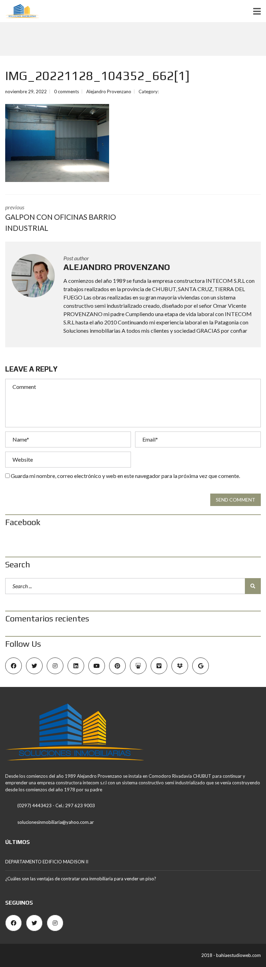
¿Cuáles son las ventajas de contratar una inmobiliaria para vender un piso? (80, 878)
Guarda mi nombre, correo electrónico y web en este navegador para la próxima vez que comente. (125, 475)
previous (60, 218)
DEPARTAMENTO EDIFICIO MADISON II (46, 861)
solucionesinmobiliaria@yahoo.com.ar (55, 822)
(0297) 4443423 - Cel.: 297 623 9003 (56, 805)
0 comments (66, 91)
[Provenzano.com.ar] (19, 11)
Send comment (235, 500)
